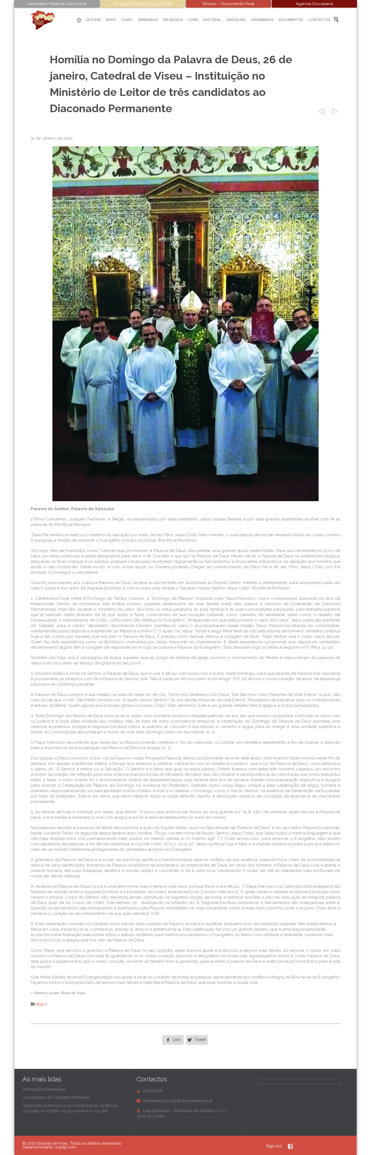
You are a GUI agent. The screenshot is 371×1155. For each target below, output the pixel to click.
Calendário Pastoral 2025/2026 (57, 3)
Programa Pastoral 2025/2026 (143, 3)
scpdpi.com (65, 1147)
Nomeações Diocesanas (44, 1089)
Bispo (41, 1004)
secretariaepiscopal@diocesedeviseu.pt (174, 1100)
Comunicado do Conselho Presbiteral (56, 1097)
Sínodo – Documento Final (228, 3)
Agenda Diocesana (314, 3)
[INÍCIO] (79, 20)
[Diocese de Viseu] (47, 20)
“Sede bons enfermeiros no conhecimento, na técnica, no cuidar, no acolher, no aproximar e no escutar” (70, 1108)
